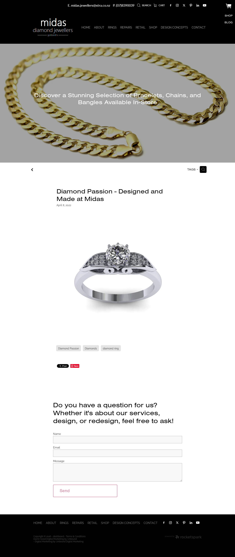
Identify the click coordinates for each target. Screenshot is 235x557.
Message (58, 460)
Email (56, 447)
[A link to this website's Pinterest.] (191, 5)
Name (57, 433)
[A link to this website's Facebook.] (170, 5)
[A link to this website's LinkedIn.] (198, 5)
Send (65, 490)
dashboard (58, 536)
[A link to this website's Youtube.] (204, 5)
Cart (161, 5)
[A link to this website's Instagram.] (177, 5)
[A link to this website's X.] (184, 5)
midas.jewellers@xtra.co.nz (90, 5)
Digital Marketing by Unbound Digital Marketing (59, 541)
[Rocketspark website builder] (183, 537)
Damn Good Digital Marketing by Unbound (55, 538)
